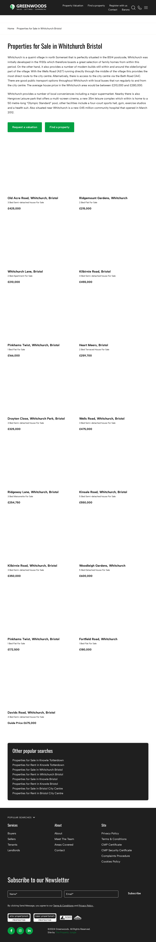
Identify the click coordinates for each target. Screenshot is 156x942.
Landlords (14, 850)
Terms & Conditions (114, 839)
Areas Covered (64, 844)
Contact (112, 9)
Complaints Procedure (115, 856)
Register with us (118, 5)
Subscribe (134, 893)
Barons (126, 9)
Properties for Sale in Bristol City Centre (37, 788)
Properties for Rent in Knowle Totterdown (38, 765)
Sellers (12, 839)
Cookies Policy (110, 861)
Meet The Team (64, 839)
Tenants (12, 844)
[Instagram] (20, 930)
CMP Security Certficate (116, 850)
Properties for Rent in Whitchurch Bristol (37, 774)
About (58, 833)
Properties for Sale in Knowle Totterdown (38, 760)
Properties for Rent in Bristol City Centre (37, 793)
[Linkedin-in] (29, 930)
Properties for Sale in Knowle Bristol (34, 779)
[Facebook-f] (11, 930)
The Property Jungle (65, 932)
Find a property (96, 5)
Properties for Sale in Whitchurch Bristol (37, 769)
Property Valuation (73, 5)
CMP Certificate (111, 844)
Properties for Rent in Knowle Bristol (35, 784)
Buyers (12, 833)
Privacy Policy (110, 833)
